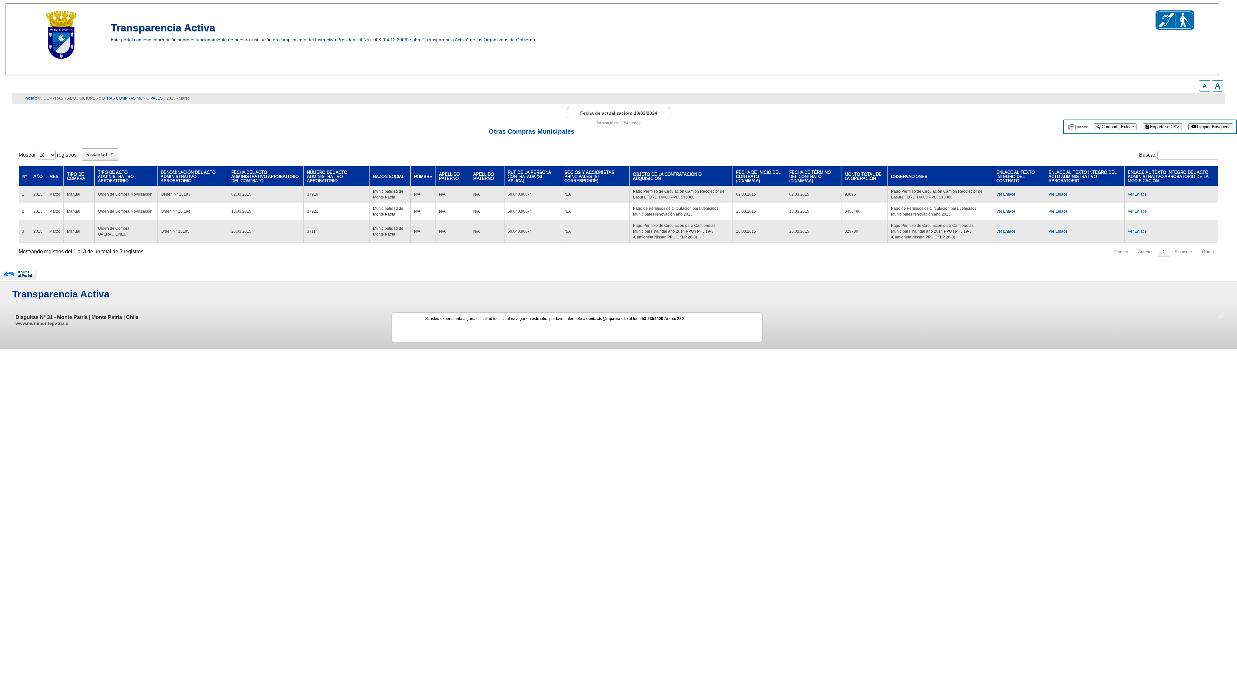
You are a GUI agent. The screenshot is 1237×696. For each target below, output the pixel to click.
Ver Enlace (1005, 194)
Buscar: (1147, 155)
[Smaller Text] (1204, 89)
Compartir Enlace (1117, 126)
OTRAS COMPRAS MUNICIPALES (132, 98)
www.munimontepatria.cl (42, 323)
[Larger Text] (1217, 89)
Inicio (29, 98)
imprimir (1082, 127)
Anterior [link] (1145, 251)
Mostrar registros (48, 155)
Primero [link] (1121, 251)
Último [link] (1208, 251)
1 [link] (1164, 251)
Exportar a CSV (1164, 126)
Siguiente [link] (1183, 251)
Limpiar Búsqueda (1213, 126)
